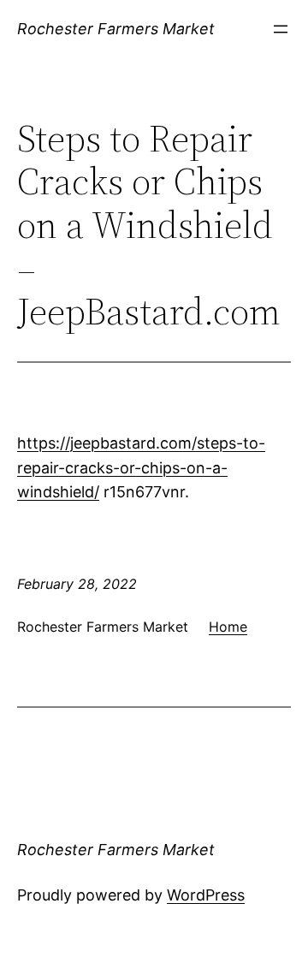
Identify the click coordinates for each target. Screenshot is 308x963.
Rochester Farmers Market (116, 29)
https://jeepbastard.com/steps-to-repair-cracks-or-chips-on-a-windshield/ (141, 468)
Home (228, 626)
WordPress (206, 895)
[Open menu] (280, 29)
